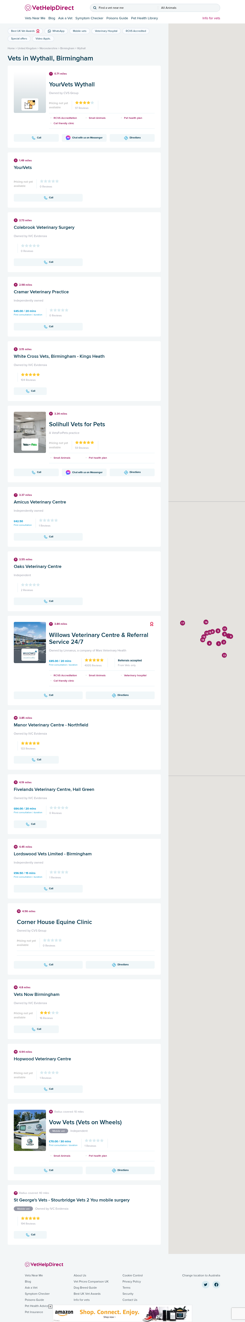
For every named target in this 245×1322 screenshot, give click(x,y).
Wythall (81, 48)
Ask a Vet (65, 18)
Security (127, 1294)
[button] (218, 643)
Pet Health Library (144, 18)
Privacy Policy (131, 1281)
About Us (80, 1275)
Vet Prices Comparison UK (91, 1281)
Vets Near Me (35, 18)
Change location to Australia (201, 1275)
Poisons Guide (117, 18)
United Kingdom (27, 48)
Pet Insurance (34, 1312)
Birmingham (67, 48)
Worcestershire (48, 48)
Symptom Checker (89, 18)
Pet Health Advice (37, 1306)
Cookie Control (132, 1275)
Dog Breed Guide (85, 1288)
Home (11, 48)
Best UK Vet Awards (87, 1294)
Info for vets (211, 18)
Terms (126, 1288)
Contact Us (129, 1300)
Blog (51, 18)
